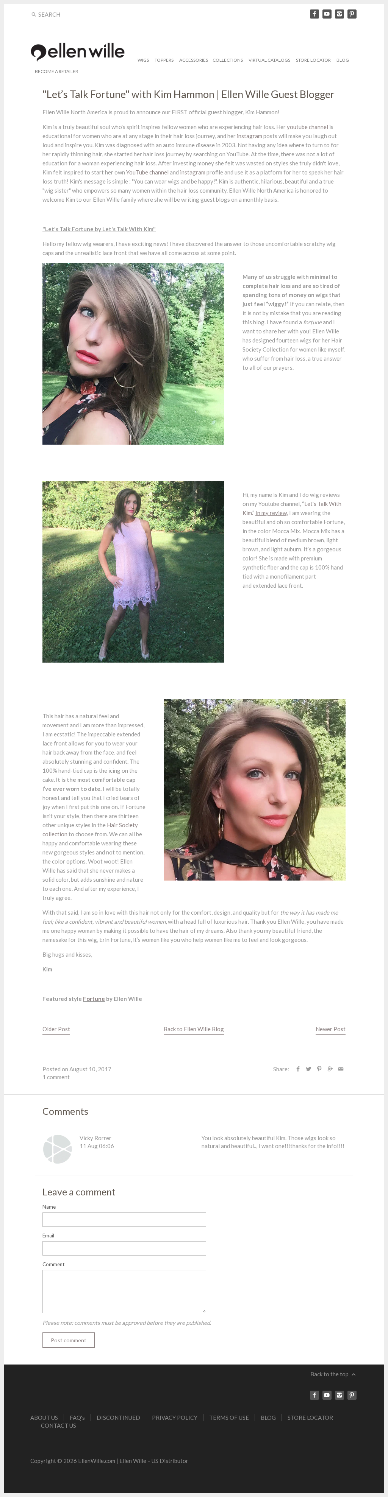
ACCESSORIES (193, 60)
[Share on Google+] (329, 1069)
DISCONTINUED (118, 1417)
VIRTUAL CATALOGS (269, 60)
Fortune (94, 998)
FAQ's (77, 1417)
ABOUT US (44, 1417)
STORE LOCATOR (313, 60)
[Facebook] (314, 14)
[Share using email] (340, 1069)
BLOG (342, 60)
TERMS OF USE (229, 1417)
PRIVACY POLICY (174, 1417)
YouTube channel (148, 172)
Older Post (56, 1028)
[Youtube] (327, 14)
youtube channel (307, 126)
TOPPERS (164, 60)
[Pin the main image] (319, 1069)
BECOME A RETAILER (56, 71)
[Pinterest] (352, 14)
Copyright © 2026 (54, 1460)
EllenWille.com (96, 1460)
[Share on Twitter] (308, 1069)
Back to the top (330, 1374)
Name (49, 1207)
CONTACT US (58, 1425)
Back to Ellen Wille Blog (194, 1028)
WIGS (143, 60)
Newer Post (331, 1028)
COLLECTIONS (228, 60)
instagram (249, 135)
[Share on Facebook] (298, 1069)
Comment (53, 1264)
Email (48, 1235)
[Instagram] (339, 14)
